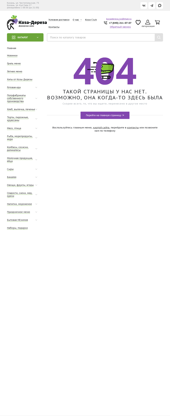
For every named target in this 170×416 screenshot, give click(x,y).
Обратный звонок (120, 27)
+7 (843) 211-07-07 (120, 22)
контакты (133, 127)
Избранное (138, 23)
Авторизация (148, 26)
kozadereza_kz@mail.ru (118, 18)
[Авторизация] (168, 1)
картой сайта (101, 127)
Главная (11, 48)
